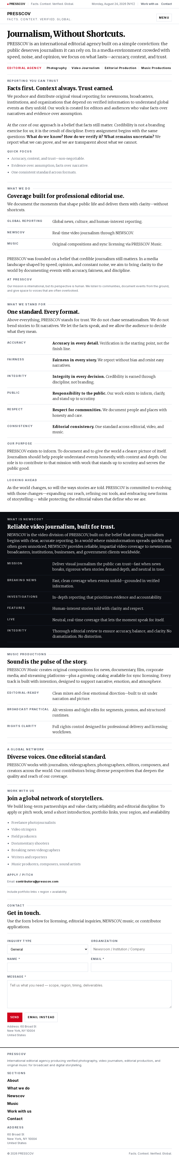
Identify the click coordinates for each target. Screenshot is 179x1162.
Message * (17, 976)
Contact (166, 4)
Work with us (149, 4)
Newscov (16, 1095)
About (13, 1080)
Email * (97, 959)
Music (12, 1103)
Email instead (41, 1017)
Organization (104, 941)
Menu (164, 17)
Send (14, 1017)
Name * (13, 959)
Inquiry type (19, 941)
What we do (18, 1088)
